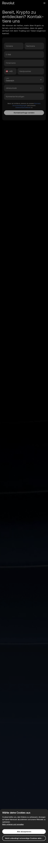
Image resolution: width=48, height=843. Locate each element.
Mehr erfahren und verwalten (13, 824)
